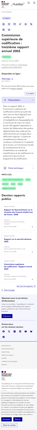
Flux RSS (4, 358)
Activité (5, 184)
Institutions (6, 57)
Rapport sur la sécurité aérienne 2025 (17, 240)
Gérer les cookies (9, 425)
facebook (4, 331)
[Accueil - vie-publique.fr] (17, 4)
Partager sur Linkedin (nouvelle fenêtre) (4, 30)
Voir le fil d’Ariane (7, 12)
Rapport (7, 18)
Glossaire (4, 364)
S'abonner (7, 316)
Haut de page (9, 290)
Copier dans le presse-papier (20, 24)
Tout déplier (30, 94)
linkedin (20, 331)
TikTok (4, 337)
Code (20, 184)
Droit (28, 180)
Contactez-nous (6, 346)
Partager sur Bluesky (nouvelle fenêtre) (9, 30)
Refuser (18, 419)
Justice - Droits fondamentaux (13, 180)
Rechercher (29, 3)
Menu (34, 3)
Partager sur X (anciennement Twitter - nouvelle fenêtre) (31, 24)
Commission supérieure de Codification (14, 66)
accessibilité (25, 120)
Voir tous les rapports (25, 286)
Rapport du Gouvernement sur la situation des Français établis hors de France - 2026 (18, 212)
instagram (15, 331)
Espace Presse (5, 352)
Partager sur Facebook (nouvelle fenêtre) (26, 24)
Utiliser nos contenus (7, 355)
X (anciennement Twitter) (9, 331)
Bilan (13, 184)
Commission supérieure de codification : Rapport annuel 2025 (18, 266)
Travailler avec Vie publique (9, 361)
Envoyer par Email (15, 24)
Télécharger (7, 78)
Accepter (6, 419)
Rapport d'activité (9, 188)
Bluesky (31, 331)
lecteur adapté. (16, 88)
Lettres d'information (8, 349)
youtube (26, 331)
